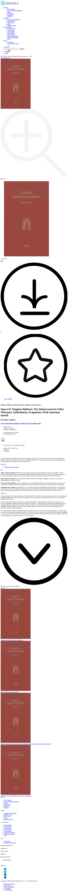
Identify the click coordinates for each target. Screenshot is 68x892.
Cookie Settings (8, 890)
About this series (5, 58)
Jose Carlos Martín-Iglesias (10, 423)
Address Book (11, 31)
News (5, 40)
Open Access (10, 22)
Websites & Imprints (12, 37)
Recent (9, 12)
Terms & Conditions (9, 887)
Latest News (10, 42)
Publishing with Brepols (13, 19)
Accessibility (7, 888)
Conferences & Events (13, 43)
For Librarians (11, 30)
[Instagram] (5, 875)
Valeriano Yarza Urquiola (28, 423)
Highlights (10, 15)
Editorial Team (11, 21)
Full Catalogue (11, 9)
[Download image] (34, 329)
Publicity (9, 16)
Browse (6, 7)
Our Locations (11, 33)
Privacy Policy (8, 885)
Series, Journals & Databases (14, 10)
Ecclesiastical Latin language (11, 467)
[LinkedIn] (5, 878)
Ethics (9, 24)
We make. (9, 884)
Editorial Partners (11, 25)
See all (2, 588)
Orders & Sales (11, 28)
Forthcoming (10, 13)
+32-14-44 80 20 (6, 860)
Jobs (8, 39)
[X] (5, 872)
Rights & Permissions (13, 36)
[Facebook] (5, 869)
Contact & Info (8, 27)
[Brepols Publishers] (9, 4)
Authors (6, 18)
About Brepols (11, 34)
